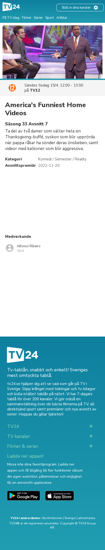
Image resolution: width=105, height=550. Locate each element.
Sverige (69, 518)
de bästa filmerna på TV (67, 404)
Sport (49, 17)
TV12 (35, 90)
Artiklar (61, 17)
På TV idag (11, 17)
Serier (38, 17)
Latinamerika (86, 518)
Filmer (26, 17)
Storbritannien (52, 518)
